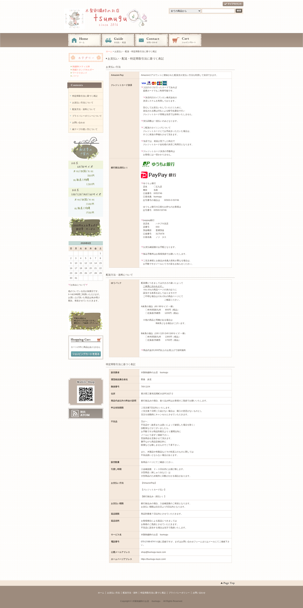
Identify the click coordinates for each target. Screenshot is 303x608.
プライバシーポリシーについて (87, 116)
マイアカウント (233, 4)
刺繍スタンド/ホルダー (83, 69)
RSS (82, 412)
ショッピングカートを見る (86, 354)
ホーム (84, 40)
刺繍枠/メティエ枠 (81, 66)
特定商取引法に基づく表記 (84, 96)
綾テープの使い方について (84, 129)
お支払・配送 (118, 40)
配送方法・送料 (130, 593)
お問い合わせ (151, 40)
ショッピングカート (185, 40)
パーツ (76, 76)
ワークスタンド (79, 73)
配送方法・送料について (83, 109)
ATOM (85, 415)
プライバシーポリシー (179, 593)
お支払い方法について (82, 102)
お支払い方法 (113, 593)
